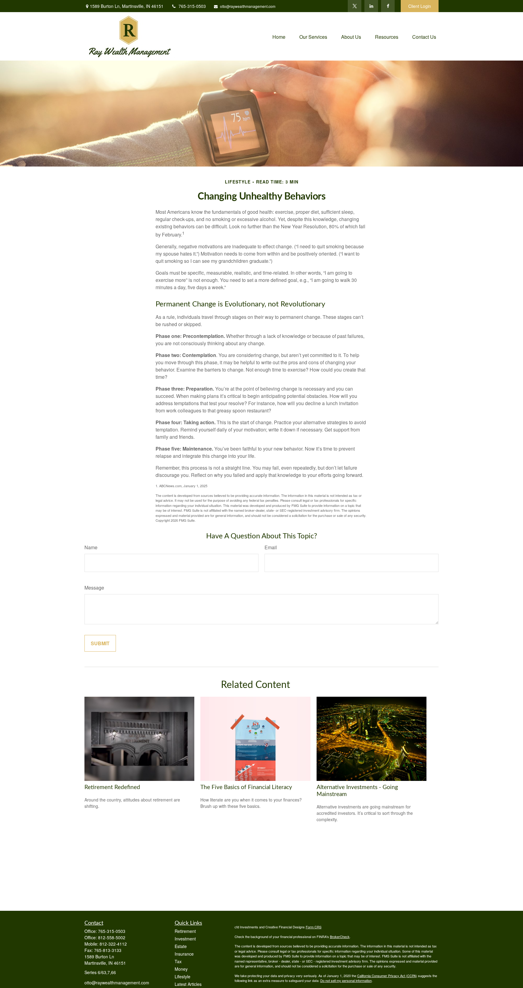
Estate (181, 946)
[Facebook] (388, 6)
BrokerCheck (340, 936)
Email (271, 547)
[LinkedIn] (371, 6)
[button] (279, 36)
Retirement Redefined (112, 787)
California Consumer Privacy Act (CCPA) (387, 975)
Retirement (185, 931)
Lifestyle (182, 976)
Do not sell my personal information (346, 980)
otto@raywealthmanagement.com (247, 6)
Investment (185, 939)
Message (94, 587)
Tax (178, 961)
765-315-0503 (192, 6)
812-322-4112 (113, 944)
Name (90, 547)
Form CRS (313, 926)
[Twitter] (354, 6)
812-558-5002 (111, 937)
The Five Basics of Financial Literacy (246, 787)
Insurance (184, 954)
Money (181, 969)
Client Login (419, 6)
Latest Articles (188, 984)
